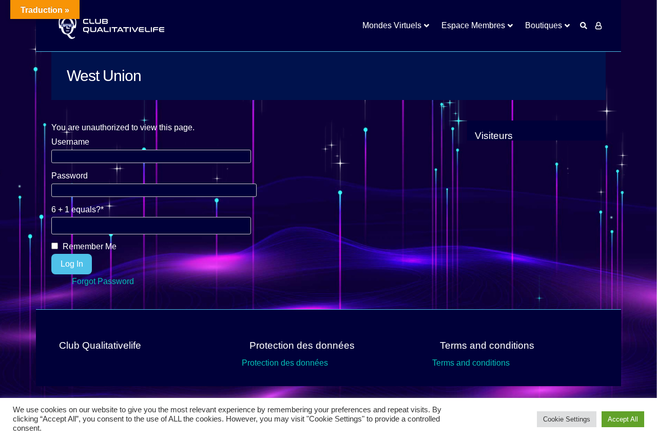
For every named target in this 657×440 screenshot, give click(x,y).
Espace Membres (473, 25)
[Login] (598, 25)
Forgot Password (103, 281)
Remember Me (89, 246)
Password (69, 175)
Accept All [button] (623, 419)
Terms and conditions (471, 362)
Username (70, 141)
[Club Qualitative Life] (110, 26)
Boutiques (543, 25)
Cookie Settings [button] (566, 419)
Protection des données (285, 362)
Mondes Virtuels (391, 25)
